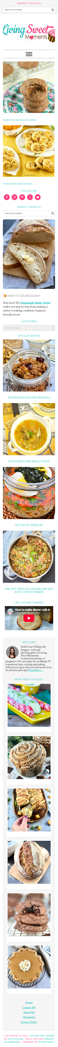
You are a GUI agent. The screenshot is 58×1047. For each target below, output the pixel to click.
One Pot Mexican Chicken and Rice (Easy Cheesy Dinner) (29, 590)
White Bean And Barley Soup (29, 461)
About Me (29, 1012)
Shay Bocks (15, 1039)
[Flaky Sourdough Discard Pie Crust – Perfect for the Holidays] (29, 967)
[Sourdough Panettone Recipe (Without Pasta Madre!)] (29, 758)
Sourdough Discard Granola (29, 397)
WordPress (46, 1042)
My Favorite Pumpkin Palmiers (17, 184)
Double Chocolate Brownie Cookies (19, 120)
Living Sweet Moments (29, 30)
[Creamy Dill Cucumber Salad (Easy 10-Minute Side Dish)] (29, 706)
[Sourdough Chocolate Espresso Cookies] (29, 915)
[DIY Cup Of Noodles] (29, 493)
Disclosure (29, 1017)
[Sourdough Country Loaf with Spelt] (29, 863)
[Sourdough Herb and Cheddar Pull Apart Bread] (29, 810)
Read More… (36, 670)
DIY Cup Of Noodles (29, 525)
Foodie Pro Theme (42, 1035)
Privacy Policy (29, 1022)
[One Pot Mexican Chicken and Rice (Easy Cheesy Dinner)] (29, 557)
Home (29, 1002)
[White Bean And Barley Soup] (29, 429)
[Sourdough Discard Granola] (29, 365)
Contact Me (29, 1007)
